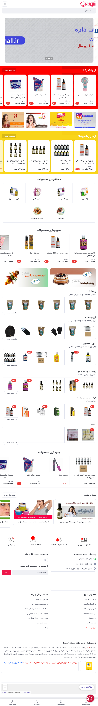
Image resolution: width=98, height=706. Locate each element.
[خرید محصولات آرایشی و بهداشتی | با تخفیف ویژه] (37, 120)
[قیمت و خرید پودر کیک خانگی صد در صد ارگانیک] (73, 277)
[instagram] (45, 560)
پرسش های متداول (40, 604)
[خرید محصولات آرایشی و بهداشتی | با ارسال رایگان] (61, 120)
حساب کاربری (90, 599)
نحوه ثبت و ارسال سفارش (37, 613)
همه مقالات (10, 495)
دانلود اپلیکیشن (89, 604)
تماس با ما (91, 623)
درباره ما (92, 618)
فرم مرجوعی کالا (90, 609)
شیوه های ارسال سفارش (38, 618)
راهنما (45, 627)
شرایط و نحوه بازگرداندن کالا (36, 609)
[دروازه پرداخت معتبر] (88, 666)
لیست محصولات (89, 613)
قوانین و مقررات (41, 599)
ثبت (6, 572)
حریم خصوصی (42, 623)
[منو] (4, 4)
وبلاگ (94, 632)
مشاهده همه (10, 70)
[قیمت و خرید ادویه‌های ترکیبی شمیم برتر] (25, 277)
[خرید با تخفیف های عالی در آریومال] (85, 120)
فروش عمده (91, 627)
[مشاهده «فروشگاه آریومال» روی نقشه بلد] (48, 689)
